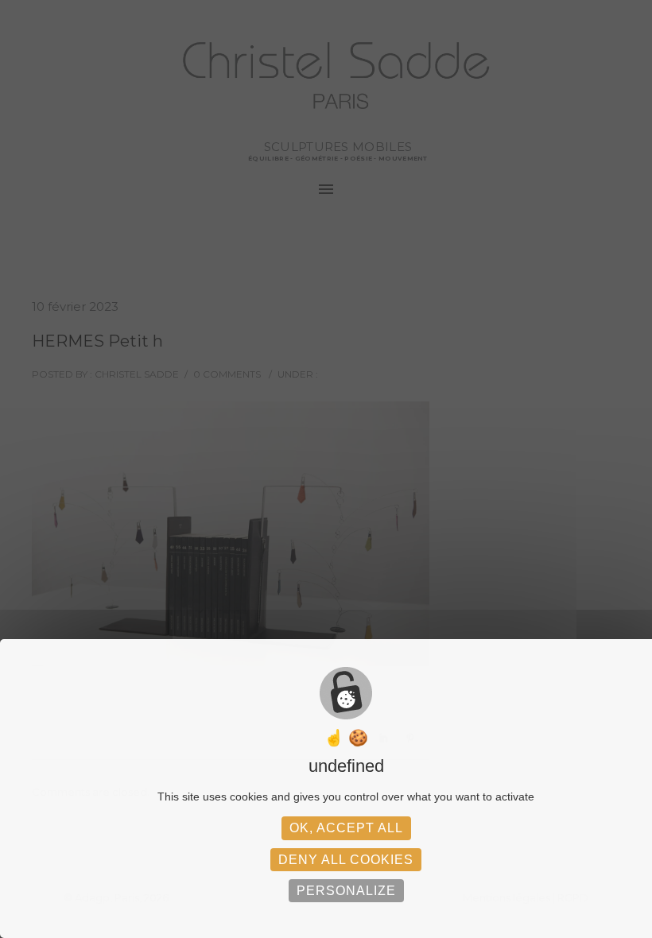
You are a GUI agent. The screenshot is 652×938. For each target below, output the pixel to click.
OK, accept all (346, 828)
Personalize (346, 890)
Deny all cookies (345, 859)
